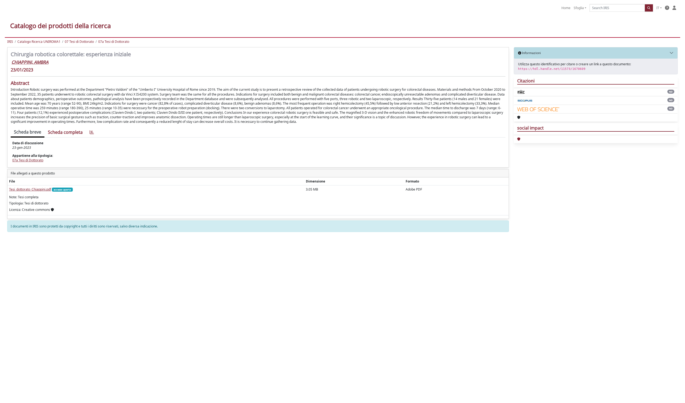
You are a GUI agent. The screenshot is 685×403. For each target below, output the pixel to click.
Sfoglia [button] (579, 8)
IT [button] (657, 8)
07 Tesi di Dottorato (79, 41)
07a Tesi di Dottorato (113, 41)
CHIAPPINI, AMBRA (30, 62)
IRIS (10, 41)
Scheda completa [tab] (65, 132)
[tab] (91, 132)
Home (565, 8)
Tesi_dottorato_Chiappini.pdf (30, 189)
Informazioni (531, 53)
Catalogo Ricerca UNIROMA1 (38, 41)
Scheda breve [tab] (27, 132)
